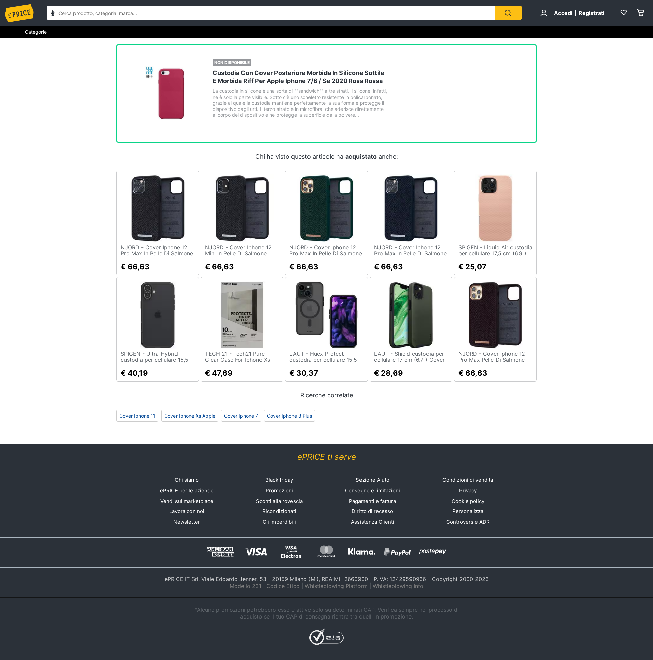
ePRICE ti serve (326, 457)
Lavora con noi (186, 511)
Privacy (468, 490)
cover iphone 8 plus (289, 416)
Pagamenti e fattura (372, 501)
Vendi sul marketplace (186, 501)
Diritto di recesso (372, 511)
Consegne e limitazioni (372, 490)
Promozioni (279, 490)
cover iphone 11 (137, 416)
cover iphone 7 (241, 416)
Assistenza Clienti (372, 522)
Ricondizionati (279, 511)
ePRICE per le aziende (187, 490)
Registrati (591, 13)
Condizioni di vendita (467, 480)
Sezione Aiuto (372, 480)
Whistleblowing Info (398, 585)
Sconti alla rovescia (279, 501)
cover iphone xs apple (189, 416)
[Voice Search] (52, 13)
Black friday (279, 480)
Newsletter (186, 522)
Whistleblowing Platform (336, 585)
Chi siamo (187, 480)
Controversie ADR (468, 522)
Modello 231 (245, 585)
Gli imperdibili (279, 522)
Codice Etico (283, 585)
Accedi (563, 13)
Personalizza (467, 511)
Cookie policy (468, 501)
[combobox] (271, 13)
